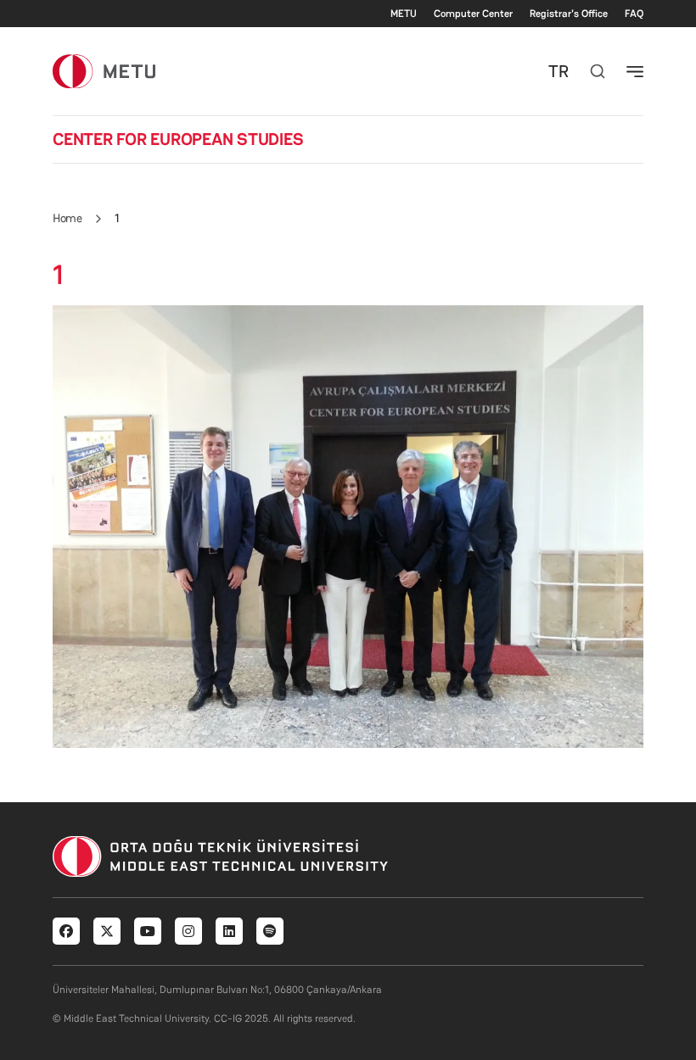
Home (67, 218)
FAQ (634, 13)
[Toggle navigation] (634, 71)
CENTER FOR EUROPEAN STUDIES (178, 139)
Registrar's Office (569, 13)
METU (403, 13)
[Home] (104, 70)
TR (558, 71)
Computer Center (473, 13)
